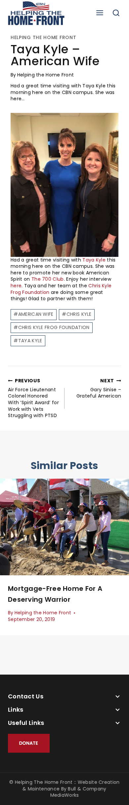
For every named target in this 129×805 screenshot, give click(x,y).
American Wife (33, 314)
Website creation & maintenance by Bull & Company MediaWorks (70, 788)
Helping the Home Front (43, 37)
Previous (8, 557)
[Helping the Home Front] (36, 13)
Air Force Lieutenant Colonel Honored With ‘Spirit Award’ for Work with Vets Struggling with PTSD (33, 398)
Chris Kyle (76, 314)
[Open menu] (100, 13)
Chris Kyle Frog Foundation (51, 327)
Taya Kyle (94, 260)
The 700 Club (47, 279)
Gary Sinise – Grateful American (98, 388)
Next (120, 557)
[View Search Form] (116, 13)
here (16, 285)
